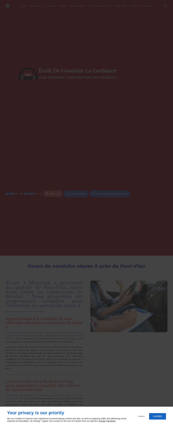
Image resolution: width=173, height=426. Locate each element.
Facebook (110, 421)
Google (102, 421)
